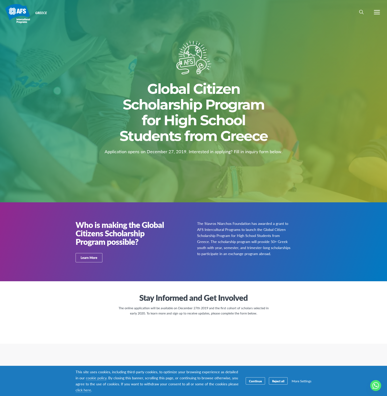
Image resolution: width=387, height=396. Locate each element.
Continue (255, 381)
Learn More (89, 257)
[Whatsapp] (375, 385)
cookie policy (96, 377)
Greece (17, 13)
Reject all (278, 381)
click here (83, 389)
